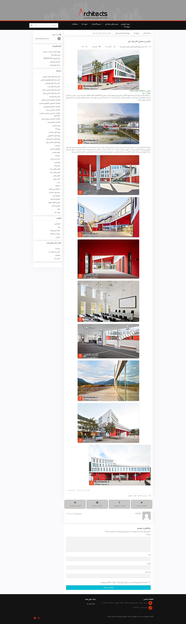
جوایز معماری (56, 152)
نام (149, 555)
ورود (59, 227)
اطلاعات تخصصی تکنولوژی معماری (49, 103)
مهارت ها (57, 212)
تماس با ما (57, 258)
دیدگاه (148, 534)
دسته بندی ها (91, 604)
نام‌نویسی (57, 224)
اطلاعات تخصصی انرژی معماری (50, 100)
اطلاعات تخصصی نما (54, 122)
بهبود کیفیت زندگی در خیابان (51, 52)
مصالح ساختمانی (55, 199)
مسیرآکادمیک (96, 24)
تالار (139, 495)
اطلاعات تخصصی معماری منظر (51, 119)
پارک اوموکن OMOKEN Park (51, 58)
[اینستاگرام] (38, 618)
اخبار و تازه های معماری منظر (51, 93)
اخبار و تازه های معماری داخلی (51, 90)
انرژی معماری (56, 125)
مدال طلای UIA (55, 55)
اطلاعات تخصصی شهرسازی (52, 106)
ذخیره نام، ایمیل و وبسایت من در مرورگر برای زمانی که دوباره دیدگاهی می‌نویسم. (124, 582)
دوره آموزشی (125, 24)
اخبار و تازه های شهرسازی (52, 83)
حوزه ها (84, 24)
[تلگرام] (35, 618)
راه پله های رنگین (55, 65)
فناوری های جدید (55, 169)
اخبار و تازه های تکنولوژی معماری (50, 80)
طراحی (130, 495)
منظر (58, 209)
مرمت (58, 182)
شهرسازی (57, 162)
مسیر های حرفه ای (111, 24)
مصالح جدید (56, 196)
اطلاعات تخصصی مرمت (53, 110)
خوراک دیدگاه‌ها (55, 234)
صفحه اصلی (147, 33)
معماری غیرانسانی (55, 62)
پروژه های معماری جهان (122, 33)
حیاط (135, 495)
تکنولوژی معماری (55, 149)
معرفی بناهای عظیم (54, 202)
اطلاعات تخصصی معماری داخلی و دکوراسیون (50, 114)
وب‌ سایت (148, 572)
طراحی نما (123, 46)
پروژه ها (127, 26)
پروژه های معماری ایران (53, 139)
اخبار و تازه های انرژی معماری (51, 76)
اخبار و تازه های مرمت (53, 86)
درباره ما (57, 248)
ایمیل (148, 563)
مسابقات (75, 24)
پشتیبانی (57, 255)
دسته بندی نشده (55, 159)
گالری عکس (56, 175)
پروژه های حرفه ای (54, 132)
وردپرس (57, 237)
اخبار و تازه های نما (54, 96)
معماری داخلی (56, 206)
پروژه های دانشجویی (54, 135)
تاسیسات (57, 145)
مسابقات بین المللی (54, 189)
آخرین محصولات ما (54, 252)
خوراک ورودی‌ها (55, 230)
